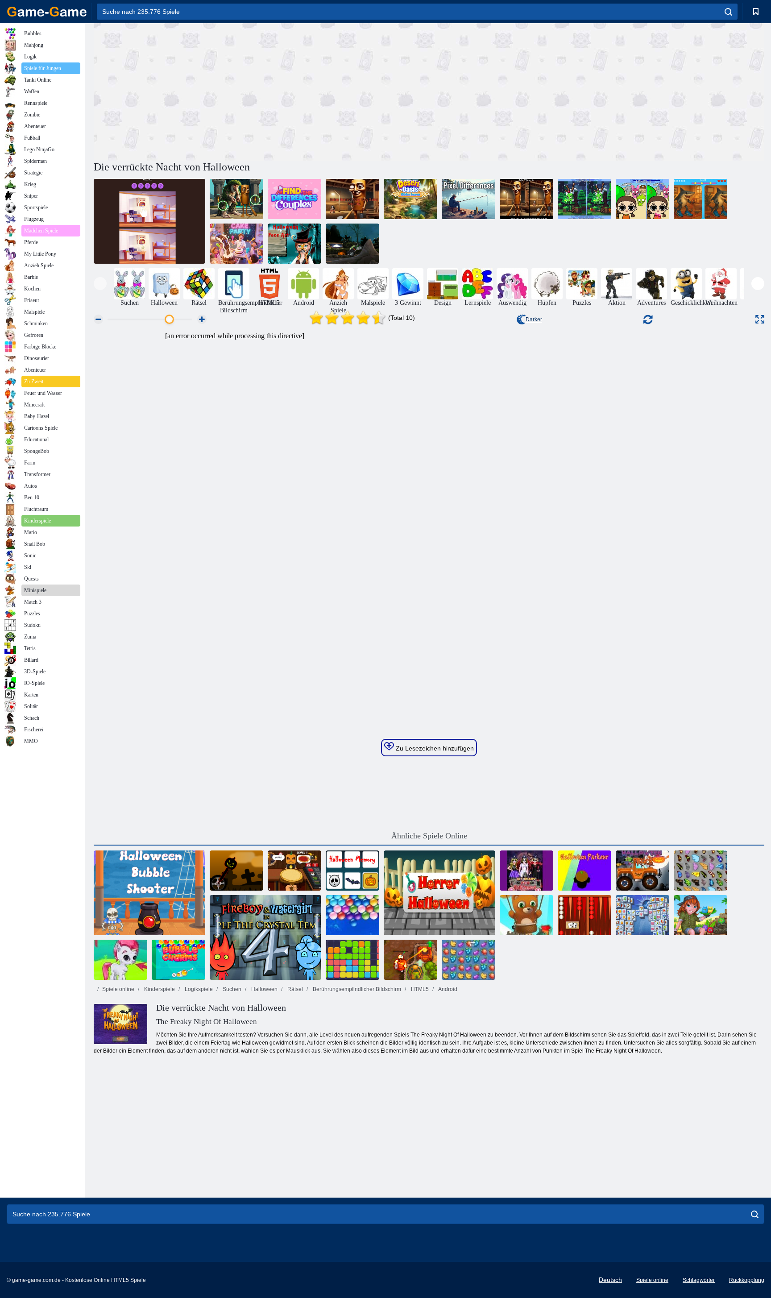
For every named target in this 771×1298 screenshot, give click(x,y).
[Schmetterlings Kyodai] (700, 870)
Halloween (264, 989)
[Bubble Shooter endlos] (526, 915)
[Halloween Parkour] (584, 870)
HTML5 (419, 989)
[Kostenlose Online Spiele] (47, 12)
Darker (534, 319)
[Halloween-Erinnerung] (352, 870)
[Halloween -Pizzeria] (294, 870)
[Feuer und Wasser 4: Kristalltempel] (265, 937)
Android (447, 989)
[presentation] (100, 283)
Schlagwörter (699, 1280)
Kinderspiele (159, 989)
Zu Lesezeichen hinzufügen (434, 748)
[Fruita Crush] (468, 960)
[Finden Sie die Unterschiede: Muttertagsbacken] (236, 244)
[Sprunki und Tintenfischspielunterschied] (642, 199)
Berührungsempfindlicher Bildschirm (356, 989)
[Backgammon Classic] (584, 915)
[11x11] (352, 960)
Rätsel (294, 989)
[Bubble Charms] (178, 960)
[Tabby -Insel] (700, 915)
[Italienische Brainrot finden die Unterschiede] (236, 199)
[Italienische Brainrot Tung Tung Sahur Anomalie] (352, 199)
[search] (728, 11)
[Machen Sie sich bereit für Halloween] (526, 870)
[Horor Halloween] (439, 892)
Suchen (231, 989)
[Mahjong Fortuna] (642, 915)
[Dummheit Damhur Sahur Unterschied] (526, 199)
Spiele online (118, 989)
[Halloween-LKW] (642, 870)
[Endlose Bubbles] (352, 915)
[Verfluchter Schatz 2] (410, 960)
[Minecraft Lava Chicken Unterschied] (584, 199)
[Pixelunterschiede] (468, 199)
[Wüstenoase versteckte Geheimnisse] (410, 199)
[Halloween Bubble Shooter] (149, 892)
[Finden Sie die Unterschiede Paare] (294, 199)
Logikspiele (198, 989)
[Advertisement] (261, 90)
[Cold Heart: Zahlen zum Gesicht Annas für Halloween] (294, 244)
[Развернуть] (759, 319)
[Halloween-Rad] (236, 870)
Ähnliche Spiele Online (429, 835)
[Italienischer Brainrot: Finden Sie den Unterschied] (700, 199)
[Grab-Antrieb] (352, 244)
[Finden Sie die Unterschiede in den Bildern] (149, 221)
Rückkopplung (746, 1280)
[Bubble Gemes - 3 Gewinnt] (120, 960)
